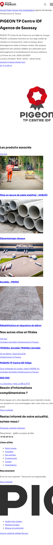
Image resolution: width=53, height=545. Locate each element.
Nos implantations (27, 10)
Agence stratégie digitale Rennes (14, 533)
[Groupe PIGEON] (8, 4)
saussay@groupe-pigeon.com (12, 62)
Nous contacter (6, 410)
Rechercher (45, 4)
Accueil (3, 10)
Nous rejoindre (6, 482)
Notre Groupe (13, 10)
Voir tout (3, 154)
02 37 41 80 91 (6, 65)
